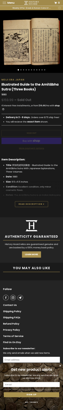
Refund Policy (11, 323)
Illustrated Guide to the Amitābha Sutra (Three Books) (30, 87)
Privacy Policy (11, 330)
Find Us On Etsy (12, 342)
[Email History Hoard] (21, 297)
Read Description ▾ (31, 204)
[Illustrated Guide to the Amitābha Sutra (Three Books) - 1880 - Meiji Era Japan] (31, 41)
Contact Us (10, 305)
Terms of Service (13, 336)
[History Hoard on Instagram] (13, 297)
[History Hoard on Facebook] (6, 297)
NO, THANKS (31, 402)
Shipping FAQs (11, 317)
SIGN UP (31, 394)
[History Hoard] (31, 3)
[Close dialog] (60, 365)
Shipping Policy (12, 311)
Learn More (31, 254)
